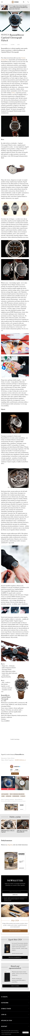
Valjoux (21, 447)
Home (2, 799)
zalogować (10, 845)
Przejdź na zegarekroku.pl (15, 957)
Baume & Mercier (18, 799)
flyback (23, 796)
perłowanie (16, 535)
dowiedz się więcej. (7, 1034)
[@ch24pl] (11, 766)
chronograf (19, 109)
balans (2, 398)
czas (17, 58)
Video (3, 796)
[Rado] (15, 807)
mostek (24, 535)
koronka (10, 526)
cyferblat (14, 288)
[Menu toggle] (2, 2)
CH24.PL (15, 2)
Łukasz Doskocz (4, 44)
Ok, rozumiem (25, 1032)
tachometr (15, 303)
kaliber (19, 461)
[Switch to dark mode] (23, 2)
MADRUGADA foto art (20, 760)
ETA (18, 447)
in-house (18, 439)
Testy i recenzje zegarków (17, 794)
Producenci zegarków (9, 799)
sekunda (20, 704)
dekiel (19, 712)
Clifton (13, 92)
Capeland (8, 796)
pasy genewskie (4, 537)
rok (2, 100)
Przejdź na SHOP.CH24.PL (15, 930)
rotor (20, 539)
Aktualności (5, 794)
